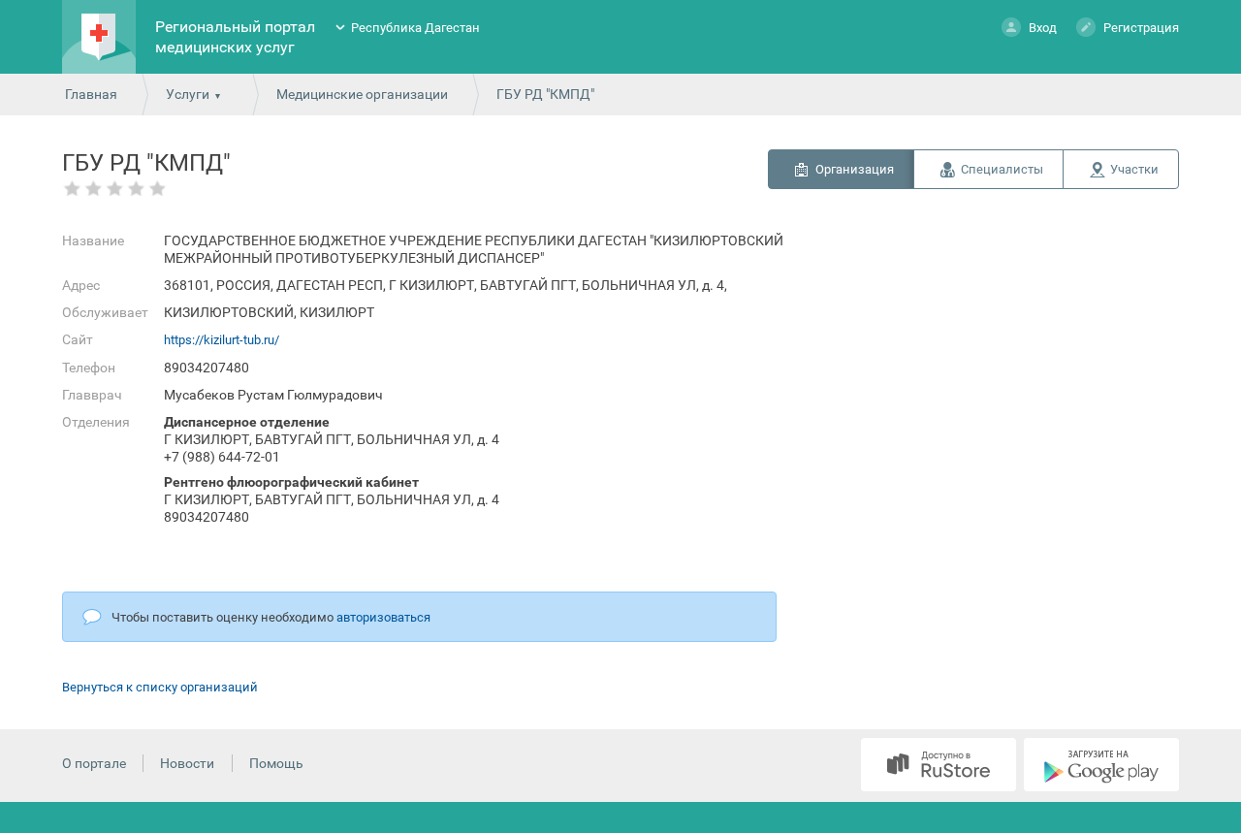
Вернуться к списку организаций (160, 687)
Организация (854, 169)
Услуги (187, 94)
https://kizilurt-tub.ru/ (221, 340)
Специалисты (1002, 169)
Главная (91, 94)
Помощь (276, 763)
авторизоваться (383, 617)
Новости (187, 763)
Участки (1134, 169)
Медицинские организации (362, 94)
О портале (94, 763)
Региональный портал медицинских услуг (235, 36)
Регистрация (1141, 27)
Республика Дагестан (415, 27)
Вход (1043, 27)
